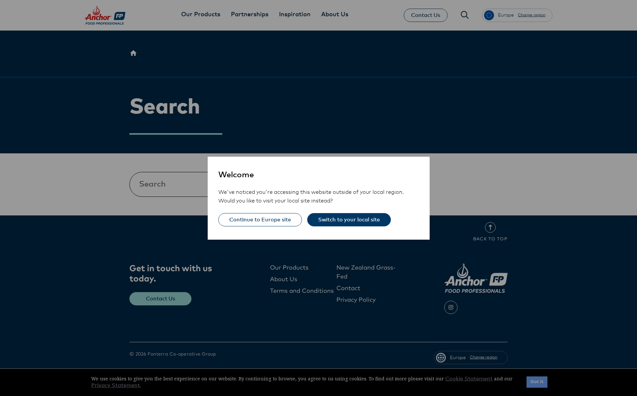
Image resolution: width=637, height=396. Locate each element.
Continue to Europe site (260, 219)
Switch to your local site (349, 219)
